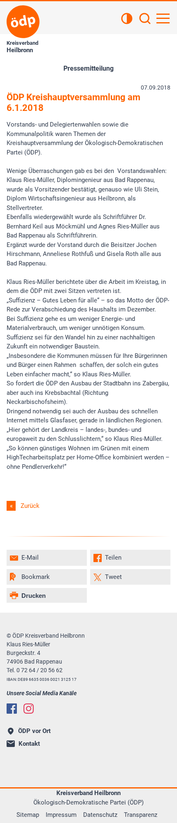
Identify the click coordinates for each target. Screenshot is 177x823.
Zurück (30, 505)
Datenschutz (100, 814)
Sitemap (27, 814)
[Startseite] (23, 21)
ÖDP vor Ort (34, 731)
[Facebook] (12, 708)
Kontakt (29, 743)
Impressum (61, 814)
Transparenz (140, 814)
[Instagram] (28, 708)
